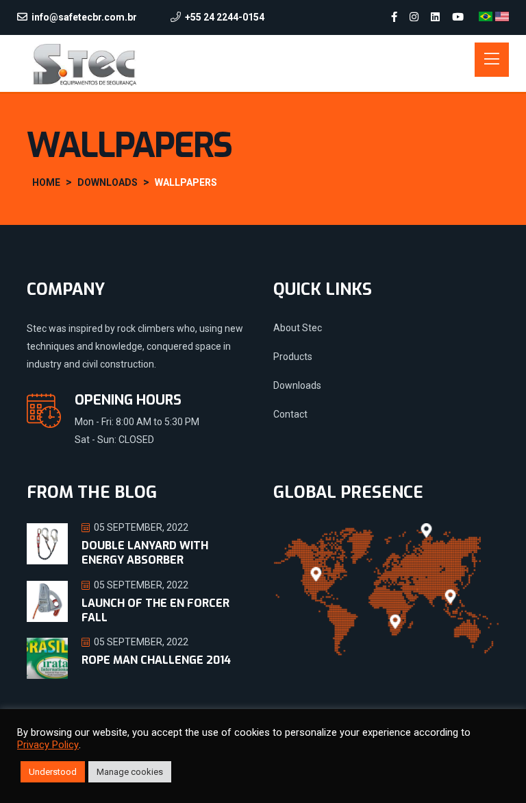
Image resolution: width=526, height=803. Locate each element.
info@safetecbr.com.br (84, 17)
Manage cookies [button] (130, 772)
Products (292, 356)
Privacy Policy (48, 745)
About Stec (297, 327)
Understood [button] (53, 772)
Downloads (297, 385)
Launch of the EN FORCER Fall (155, 610)
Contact (290, 414)
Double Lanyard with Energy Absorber (145, 552)
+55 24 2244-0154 (224, 17)
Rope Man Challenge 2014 (156, 660)
